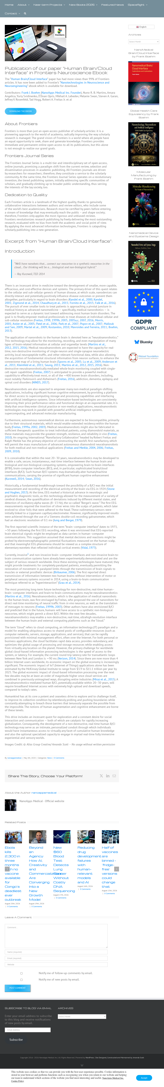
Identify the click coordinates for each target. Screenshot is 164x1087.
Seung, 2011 (52, 365)
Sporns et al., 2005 (69, 361)
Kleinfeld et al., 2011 (30, 365)
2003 (64, 320)
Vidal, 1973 (88, 547)
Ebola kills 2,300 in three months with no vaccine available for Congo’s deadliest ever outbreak (13, 873)
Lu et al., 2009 (92, 361)
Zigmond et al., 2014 (26, 303)
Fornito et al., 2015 (82, 303)
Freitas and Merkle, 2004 (80, 448)
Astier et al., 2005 (24, 324)
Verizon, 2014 (66, 658)
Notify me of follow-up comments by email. (66, 973)
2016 (90, 320)
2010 (15, 451)
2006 (100, 448)
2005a (73, 320)
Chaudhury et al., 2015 (54, 303)
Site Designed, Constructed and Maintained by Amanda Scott (119, 1057)
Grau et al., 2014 (69, 582)
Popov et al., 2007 (91, 324)
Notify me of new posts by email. (59, 979)
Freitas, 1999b (45, 607)
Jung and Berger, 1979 (67, 520)
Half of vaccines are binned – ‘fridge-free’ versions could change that (110, 866)
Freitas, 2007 (42, 372)
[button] (25, 13)
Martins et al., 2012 (74, 365)
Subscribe (16, 1039)
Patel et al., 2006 (46, 324)
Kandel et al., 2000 (80, 299)
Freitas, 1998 (42, 320)
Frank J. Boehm (31, 92)
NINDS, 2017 (40, 382)
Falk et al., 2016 (105, 303)
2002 (34, 427)
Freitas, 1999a (21, 427)
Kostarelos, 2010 (59, 327)
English (142, 27)
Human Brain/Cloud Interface (29, 79)
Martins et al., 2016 (18, 596)
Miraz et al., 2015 (104, 679)
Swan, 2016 (32, 479)
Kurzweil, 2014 (15, 479)
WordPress (90, 1057)
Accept (144, 1077)
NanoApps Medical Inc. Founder (61, 92)
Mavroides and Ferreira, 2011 (89, 327)
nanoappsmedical (14, 758)
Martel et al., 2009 (35, 327)
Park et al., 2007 (68, 324)
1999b (56, 320)
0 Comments (59, 758)
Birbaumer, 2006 (64, 572)
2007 (83, 320)
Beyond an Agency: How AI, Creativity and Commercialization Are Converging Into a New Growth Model (46, 873)
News (49, 758)
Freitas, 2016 (66, 379)
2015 (15, 347)
